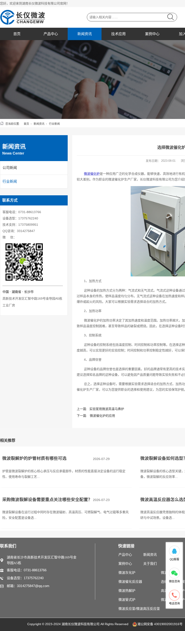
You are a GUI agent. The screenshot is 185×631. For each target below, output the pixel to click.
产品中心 (51, 34)
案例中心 (152, 34)
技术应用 (118, 34)
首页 (17, 34)
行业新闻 (54, 123)
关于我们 (150, 563)
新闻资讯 (84, 34)
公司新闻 (9, 168)
